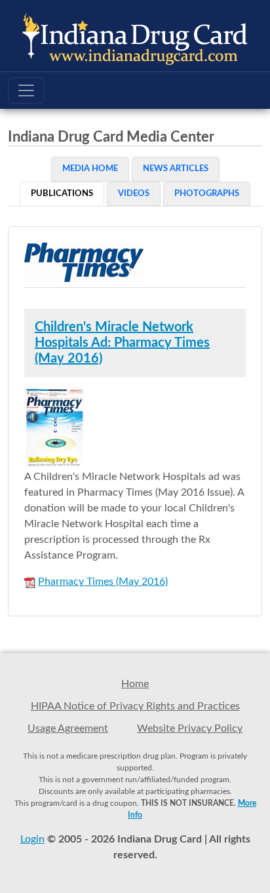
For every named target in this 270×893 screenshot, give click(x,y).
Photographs (206, 193)
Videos (133, 193)
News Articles (175, 169)
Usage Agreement (68, 728)
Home (135, 684)
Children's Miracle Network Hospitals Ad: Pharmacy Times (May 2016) (122, 343)
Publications (62, 193)
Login (32, 839)
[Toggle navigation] (26, 90)
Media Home (90, 169)
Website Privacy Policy (189, 728)
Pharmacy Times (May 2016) (103, 581)
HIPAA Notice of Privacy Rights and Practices (135, 706)
